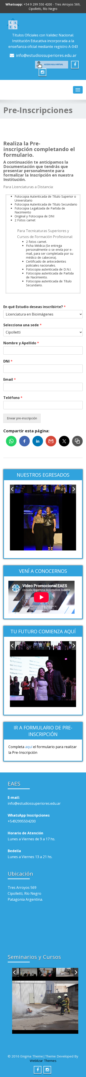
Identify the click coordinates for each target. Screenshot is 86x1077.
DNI (8, 361)
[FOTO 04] (59, 645)
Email (9, 379)
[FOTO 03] (41, 646)
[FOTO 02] (23, 646)
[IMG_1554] (47, 972)
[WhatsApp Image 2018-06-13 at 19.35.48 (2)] (65, 972)
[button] (77, 441)
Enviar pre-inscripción (22, 418)
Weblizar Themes (43, 1060)
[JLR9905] (41, 489)
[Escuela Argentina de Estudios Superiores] (43, 23)
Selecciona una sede (22, 325)
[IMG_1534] (29, 972)
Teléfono (12, 397)
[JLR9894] (23, 489)
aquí (28, 746)
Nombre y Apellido (21, 343)
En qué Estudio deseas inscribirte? (34, 307)
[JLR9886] (59, 489)
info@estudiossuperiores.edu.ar (46, 55)
